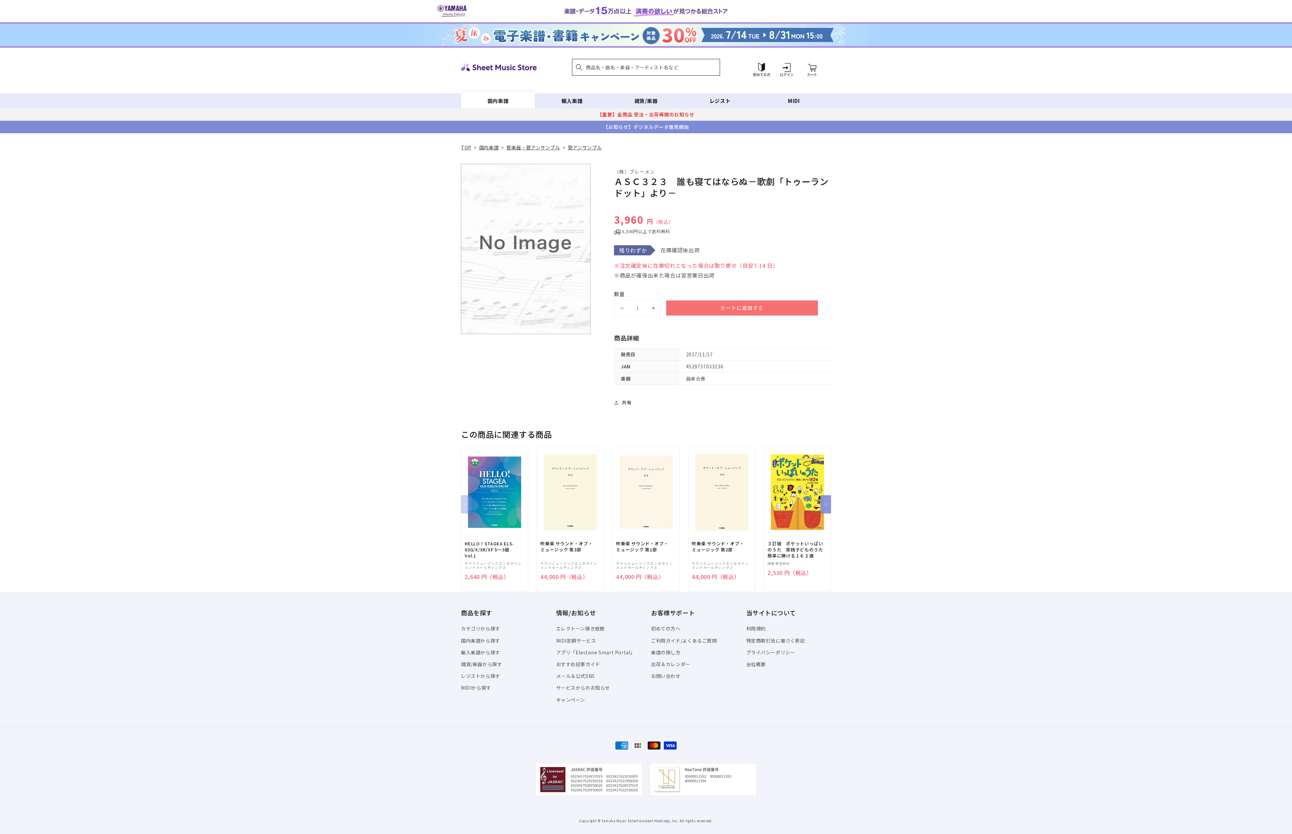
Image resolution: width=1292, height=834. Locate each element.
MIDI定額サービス (576, 640)
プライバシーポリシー (770, 652)
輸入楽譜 (572, 100)
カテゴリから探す (480, 628)
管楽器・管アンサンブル (533, 147)
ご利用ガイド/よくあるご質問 (684, 640)
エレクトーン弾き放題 (580, 628)
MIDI (794, 100)
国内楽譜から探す (480, 640)
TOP (466, 147)
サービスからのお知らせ (583, 687)
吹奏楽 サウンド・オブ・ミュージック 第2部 (718, 547)
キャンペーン (570, 699)
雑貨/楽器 (646, 100)
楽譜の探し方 (666, 652)
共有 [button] (627, 402)
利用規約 (756, 628)
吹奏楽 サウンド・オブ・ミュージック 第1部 (642, 547)
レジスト (720, 100)
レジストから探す (480, 676)
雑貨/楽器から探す (481, 664)
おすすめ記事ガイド (578, 664)
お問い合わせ (666, 676)
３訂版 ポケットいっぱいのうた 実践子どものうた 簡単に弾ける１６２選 (797, 550)
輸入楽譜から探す (480, 652)
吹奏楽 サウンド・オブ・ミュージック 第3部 (566, 547)
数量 (619, 293)
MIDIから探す (476, 687)
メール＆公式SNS (575, 676)
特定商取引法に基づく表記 (775, 640)
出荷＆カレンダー (670, 664)
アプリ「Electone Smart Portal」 (596, 652)
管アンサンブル (585, 147)
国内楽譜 (498, 100)
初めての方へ (666, 628)
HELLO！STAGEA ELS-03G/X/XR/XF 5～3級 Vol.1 (489, 550)
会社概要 (756, 664)
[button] (646, 67)
